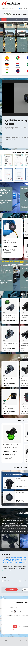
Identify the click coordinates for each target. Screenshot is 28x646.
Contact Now (8, 253)
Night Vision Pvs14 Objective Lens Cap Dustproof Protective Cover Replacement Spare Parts (20, 493)
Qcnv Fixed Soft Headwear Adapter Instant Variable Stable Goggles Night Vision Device (21, 479)
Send (15, 626)
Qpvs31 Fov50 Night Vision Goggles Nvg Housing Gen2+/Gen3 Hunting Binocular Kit (12, 446)
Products (11, 20)
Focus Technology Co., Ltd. (18, 640)
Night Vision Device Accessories (13, 560)
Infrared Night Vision (22, 557)
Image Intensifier (14, 562)
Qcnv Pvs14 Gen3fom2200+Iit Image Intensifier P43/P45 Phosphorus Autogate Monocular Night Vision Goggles (10, 316)
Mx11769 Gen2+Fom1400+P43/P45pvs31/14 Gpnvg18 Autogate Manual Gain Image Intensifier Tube (12, 241)
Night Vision (13, 557)
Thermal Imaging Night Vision (10, 559)
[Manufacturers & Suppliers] (10, 3)
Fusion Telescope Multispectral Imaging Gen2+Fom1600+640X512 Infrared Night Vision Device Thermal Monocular (10, 344)
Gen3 (4, 560)
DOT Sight (19, 559)
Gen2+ (24, 559)
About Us (18, 20)
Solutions (24, 20)
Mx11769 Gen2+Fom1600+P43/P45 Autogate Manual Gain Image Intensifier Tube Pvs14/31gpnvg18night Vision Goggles (10, 407)
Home (4, 20)
